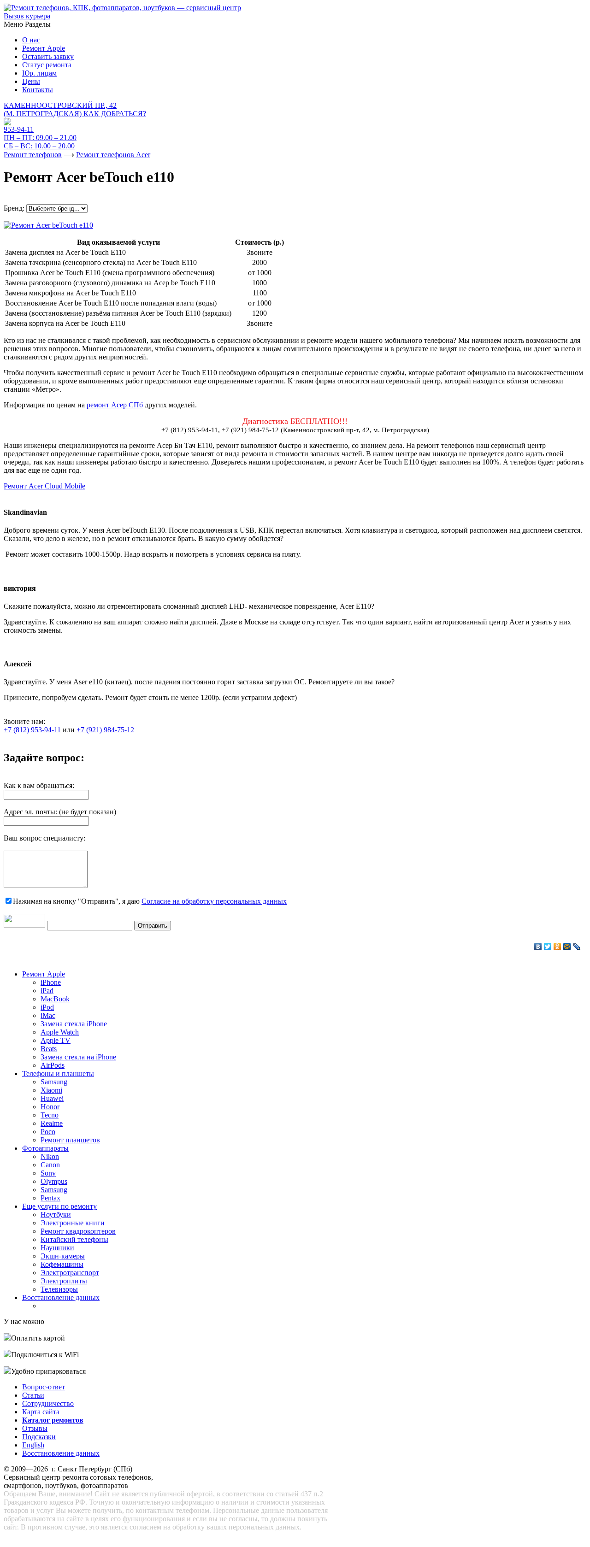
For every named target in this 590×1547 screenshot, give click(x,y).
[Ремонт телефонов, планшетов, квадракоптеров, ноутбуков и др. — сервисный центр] (122, 8)
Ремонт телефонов (33, 155)
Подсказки (39, 1437)
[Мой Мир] (567, 947)
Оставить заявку (48, 56)
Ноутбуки (56, 1214)
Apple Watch (60, 1032)
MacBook (55, 999)
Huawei (52, 1098)
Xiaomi (51, 1090)
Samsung (54, 1082)
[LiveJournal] (577, 947)
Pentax (50, 1198)
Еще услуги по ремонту (59, 1206)
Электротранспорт (70, 1272)
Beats (49, 1049)
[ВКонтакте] (538, 947)
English (33, 1445)
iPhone (51, 982)
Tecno (50, 1115)
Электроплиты (64, 1281)
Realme (52, 1123)
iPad (47, 990)
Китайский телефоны (74, 1239)
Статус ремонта (46, 65)
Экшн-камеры (63, 1256)
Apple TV (56, 1040)
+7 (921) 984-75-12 (105, 730)
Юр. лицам (39, 73)
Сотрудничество (48, 1403)
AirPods (53, 1065)
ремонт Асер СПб (115, 405)
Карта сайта (40, 1412)
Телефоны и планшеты (58, 1073)
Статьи (33, 1395)
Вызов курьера (27, 16)
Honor (50, 1107)
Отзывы (34, 1428)
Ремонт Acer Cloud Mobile (44, 486)
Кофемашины (62, 1264)
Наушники (57, 1248)
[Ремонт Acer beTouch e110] (48, 223)
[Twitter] (548, 947)
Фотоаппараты (45, 1148)
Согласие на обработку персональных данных (214, 901)
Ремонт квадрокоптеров (78, 1231)
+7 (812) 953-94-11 (32, 730)
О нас (31, 40)
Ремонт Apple (43, 48)
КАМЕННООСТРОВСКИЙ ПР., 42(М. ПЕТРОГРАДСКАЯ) (75, 109)
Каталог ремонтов (52, 1420)
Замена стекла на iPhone (78, 1057)
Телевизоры (59, 1289)
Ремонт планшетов (70, 1140)
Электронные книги (73, 1223)
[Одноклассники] (557, 947)
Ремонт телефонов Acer (113, 155)
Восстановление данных (61, 1297)
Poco (48, 1131)
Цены (31, 81)
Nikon (50, 1156)
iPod (47, 1007)
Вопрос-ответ (43, 1387)
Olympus (54, 1181)
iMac (48, 1015)
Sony (48, 1173)
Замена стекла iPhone (74, 1024)
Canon (50, 1165)
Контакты (37, 90)
